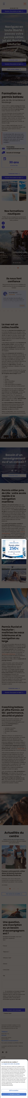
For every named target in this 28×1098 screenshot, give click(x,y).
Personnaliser (14, 1090)
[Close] (26, 539)
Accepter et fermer (14, 1094)
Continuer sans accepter (7, 1085)
